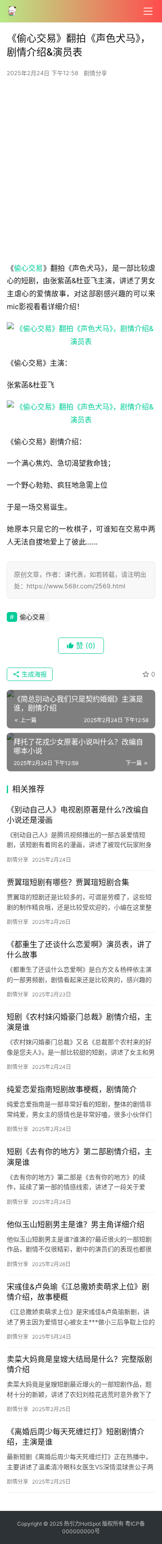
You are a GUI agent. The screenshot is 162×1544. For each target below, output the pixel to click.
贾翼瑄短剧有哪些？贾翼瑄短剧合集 (68, 882)
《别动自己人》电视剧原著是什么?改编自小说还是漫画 (77, 815)
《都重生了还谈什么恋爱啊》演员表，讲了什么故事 (79, 949)
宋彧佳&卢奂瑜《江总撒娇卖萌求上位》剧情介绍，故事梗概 (78, 1292)
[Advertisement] (81, 172)
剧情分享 (95, 73)
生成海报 (33, 674)
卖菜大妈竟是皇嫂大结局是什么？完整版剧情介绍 (79, 1364)
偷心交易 (28, 268)
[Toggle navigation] (148, 11)
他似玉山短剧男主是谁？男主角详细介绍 (75, 1224)
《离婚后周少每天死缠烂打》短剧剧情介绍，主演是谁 (75, 1436)
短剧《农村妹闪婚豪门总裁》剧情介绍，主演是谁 (79, 1022)
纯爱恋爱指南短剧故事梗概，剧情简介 (72, 1089)
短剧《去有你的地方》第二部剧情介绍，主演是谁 (79, 1156)
